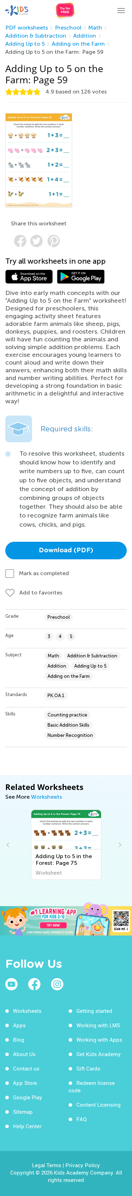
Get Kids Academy (98, 1053)
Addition (84, 35)
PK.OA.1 (56, 695)
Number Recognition (70, 735)
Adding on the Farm (78, 43)
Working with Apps (99, 1039)
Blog (18, 1039)
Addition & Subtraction (35, 35)
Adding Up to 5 (25, 43)
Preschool (68, 27)
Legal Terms (46, 1165)
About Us (24, 1053)
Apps (19, 1025)
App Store (25, 1082)
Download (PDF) (66, 550)
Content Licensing (98, 1104)
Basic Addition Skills (68, 725)
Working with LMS (98, 1025)
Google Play (27, 1097)
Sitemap (23, 1111)
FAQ (81, 1119)
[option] (79, 845)
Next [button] (118, 844)
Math (95, 27)
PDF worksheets (26, 27)
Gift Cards (88, 1068)
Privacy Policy (82, 1165)
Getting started (94, 1010)
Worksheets (46, 796)
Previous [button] (8, 844)
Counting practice (67, 715)
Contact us (26, 1068)
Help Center (27, 1126)
